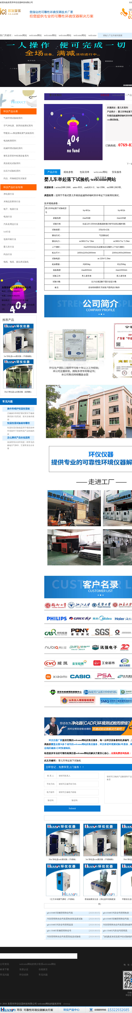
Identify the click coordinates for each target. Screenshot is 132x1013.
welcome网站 (8, 27)
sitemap (66, 1004)
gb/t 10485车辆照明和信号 (59, 930)
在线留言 (43, 969)
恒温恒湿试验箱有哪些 (18, 423)
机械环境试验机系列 (13, 148)
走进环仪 (25, 955)
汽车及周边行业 (11, 224)
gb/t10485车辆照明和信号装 (60, 913)
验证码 (50, 800)
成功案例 (64, 955)
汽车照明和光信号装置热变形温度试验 (65, 919)
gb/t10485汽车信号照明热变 (116, 913)
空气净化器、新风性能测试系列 (18, 125)
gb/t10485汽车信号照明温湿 (60, 924)
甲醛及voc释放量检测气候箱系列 (19, 133)
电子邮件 (50, 792)
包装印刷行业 (10, 239)
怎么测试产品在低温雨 (18, 437)
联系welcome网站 (47, 964)
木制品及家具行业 (12, 201)
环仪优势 (23, 975)
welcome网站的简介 (29, 964)
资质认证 (23, 969)
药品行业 (8, 254)
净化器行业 (9, 194)
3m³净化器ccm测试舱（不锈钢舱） (100, 859)
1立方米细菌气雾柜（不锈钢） (63, 899)
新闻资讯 (6, 955)
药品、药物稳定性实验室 (15, 178)
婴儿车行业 (9, 247)
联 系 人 (50, 776)
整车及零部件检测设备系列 (16, 156)
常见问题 (4, 975)
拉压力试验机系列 (12, 171)
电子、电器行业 (11, 209)
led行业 (7, 231)
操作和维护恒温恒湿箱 (18, 408)
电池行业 (8, 216)
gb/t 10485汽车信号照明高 (115, 930)
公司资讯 (4, 964)
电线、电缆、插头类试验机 (16, 262)
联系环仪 (44, 955)
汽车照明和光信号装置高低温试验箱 (63, 936)
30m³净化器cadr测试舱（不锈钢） (63, 859)
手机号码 (50, 784)
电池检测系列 (10, 140)
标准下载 (4, 969)
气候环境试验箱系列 (13, 118)
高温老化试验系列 (12, 163)
